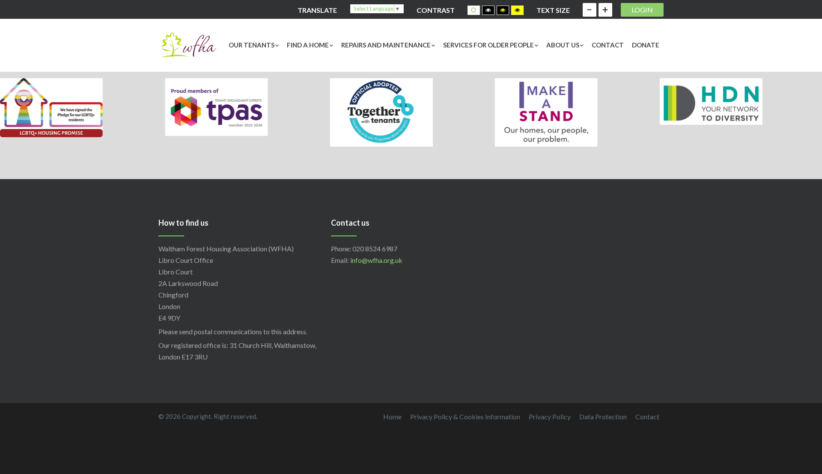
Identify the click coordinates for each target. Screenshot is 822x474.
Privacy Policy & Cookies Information (465, 416)
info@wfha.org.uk (376, 260)
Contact (608, 45)
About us (562, 45)
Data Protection (603, 416)
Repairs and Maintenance (386, 45)
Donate (645, 45)
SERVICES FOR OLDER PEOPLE (488, 45)
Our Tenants (251, 45)
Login (642, 10)
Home (392, 416)
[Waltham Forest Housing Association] (188, 44)
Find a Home (308, 45)
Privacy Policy (550, 416)
